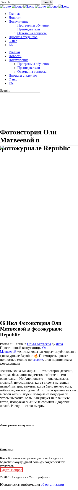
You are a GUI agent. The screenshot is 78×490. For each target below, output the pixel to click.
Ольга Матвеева (39, 344)
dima (59, 344)
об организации (52, 484)
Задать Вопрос (11, 470)
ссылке (37, 359)
